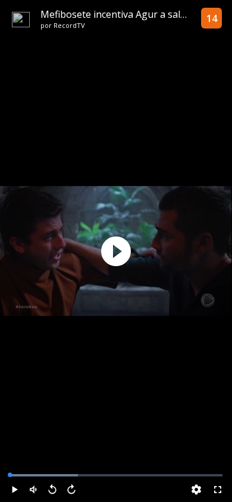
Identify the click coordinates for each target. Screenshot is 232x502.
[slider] (116, 475)
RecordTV (69, 25)
